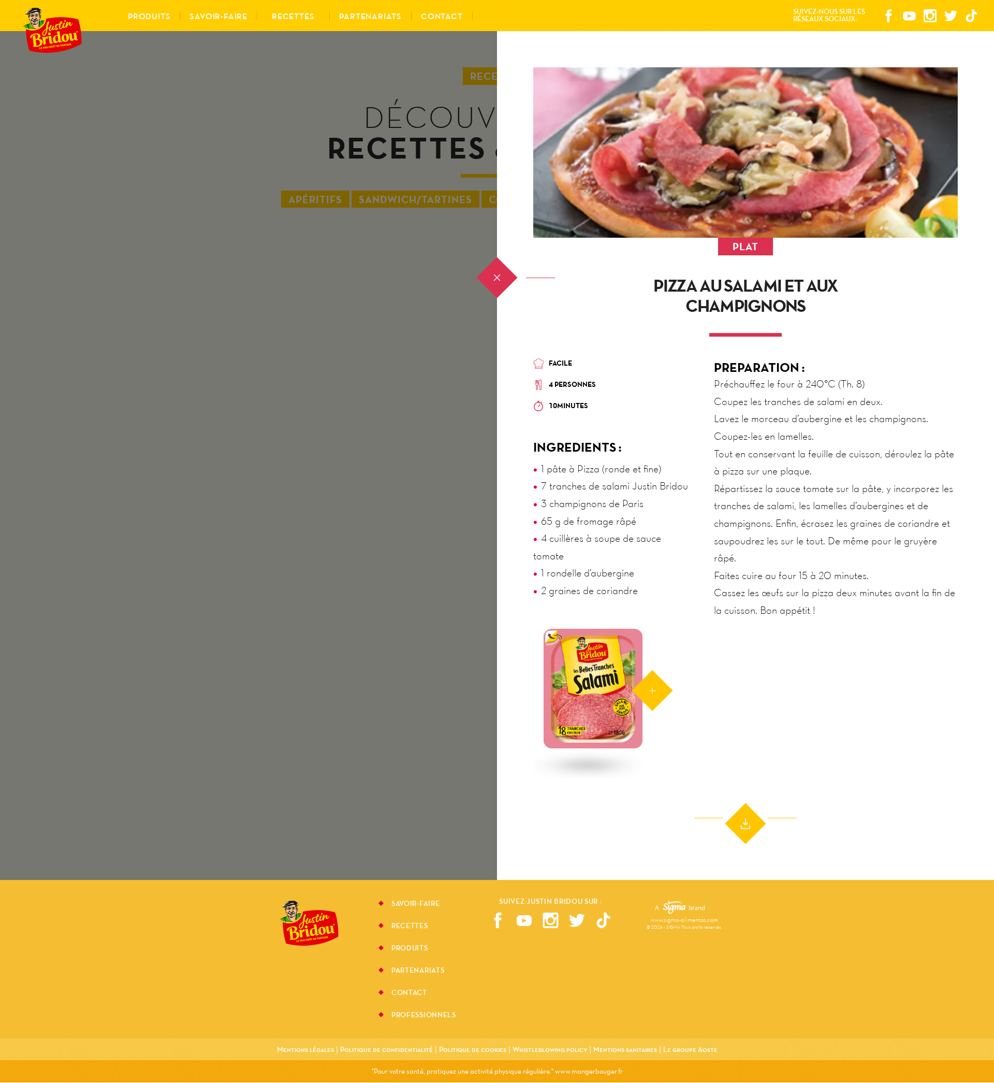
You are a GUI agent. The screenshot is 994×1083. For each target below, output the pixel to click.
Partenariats (417, 971)
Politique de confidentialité (386, 1049)
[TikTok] (971, 16)
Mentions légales (305, 1049)
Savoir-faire (415, 904)
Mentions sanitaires (625, 1049)
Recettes (293, 16)
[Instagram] (929, 16)
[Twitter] (950, 16)
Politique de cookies (472, 1049)
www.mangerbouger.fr (589, 1071)
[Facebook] (888, 16)
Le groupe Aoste (690, 1049)
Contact (442, 16)
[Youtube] (909, 16)
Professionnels (423, 1015)
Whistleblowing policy (550, 1049)
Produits (409, 948)
